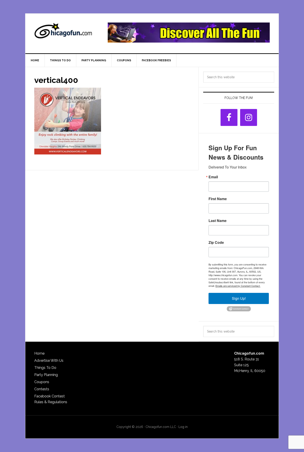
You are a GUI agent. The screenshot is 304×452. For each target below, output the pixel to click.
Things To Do (45, 368)
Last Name (218, 220)
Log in (183, 427)
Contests (41, 389)
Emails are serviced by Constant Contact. (237, 286)
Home (39, 353)
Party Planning (46, 375)
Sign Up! (239, 298)
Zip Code (216, 242)
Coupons (41, 382)
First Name (218, 199)
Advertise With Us (48, 360)
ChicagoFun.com (63, 33)
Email (213, 177)
